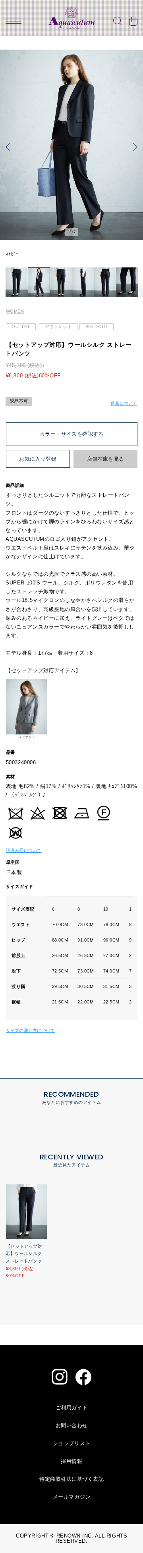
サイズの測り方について (30, 1030)
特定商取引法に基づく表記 (71, 1479)
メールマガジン (72, 1497)
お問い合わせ (72, 1425)
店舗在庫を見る (105, 459)
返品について (123, 403)
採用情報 (71, 1461)
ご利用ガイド (72, 1408)
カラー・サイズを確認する (72, 434)
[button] (10, 147)
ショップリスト (72, 1443)
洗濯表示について (24, 850)
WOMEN (15, 311)
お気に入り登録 (37, 459)
